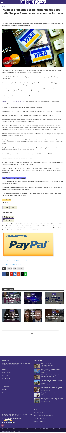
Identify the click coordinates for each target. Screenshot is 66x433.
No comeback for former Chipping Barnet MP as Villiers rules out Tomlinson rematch (11, 315)
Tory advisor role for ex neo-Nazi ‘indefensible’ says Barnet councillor (33, 315)
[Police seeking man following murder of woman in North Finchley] (37, 377)
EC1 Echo (18, 431)
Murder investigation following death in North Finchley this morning (51, 370)
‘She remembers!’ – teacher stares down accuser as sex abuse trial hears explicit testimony (51, 382)
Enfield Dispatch (50, 428)
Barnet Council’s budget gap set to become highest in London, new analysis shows (52, 399)
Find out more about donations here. (11, 418)
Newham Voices (9, 431)
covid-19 (10, 268)
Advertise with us (6, 378)
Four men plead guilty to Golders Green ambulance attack (33, 298)
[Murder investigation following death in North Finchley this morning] (37, 371)
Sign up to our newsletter (8, 384)
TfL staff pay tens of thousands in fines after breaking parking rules (54, 298)
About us (4, 369)
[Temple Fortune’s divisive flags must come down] (37, 395)
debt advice (20, 268)
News (3, 6)
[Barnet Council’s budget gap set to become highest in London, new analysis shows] (37, 400)
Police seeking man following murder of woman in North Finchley (51, 375)
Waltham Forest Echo (40, 428)
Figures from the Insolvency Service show (13, 101)
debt (14, 268)
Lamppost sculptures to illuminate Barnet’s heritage (54, 315)
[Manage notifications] (2, 425)
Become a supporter (7, 381)
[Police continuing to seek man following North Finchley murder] (37, 366)
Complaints (4, 389)
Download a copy (6, 386)
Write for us (5, 375)
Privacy (3, 392)
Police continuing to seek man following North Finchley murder (51, 364)
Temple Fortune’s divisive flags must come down (52, 393)
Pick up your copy (6, 372)
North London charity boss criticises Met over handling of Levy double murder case (51, 388)
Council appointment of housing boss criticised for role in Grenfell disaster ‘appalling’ (11, 298)
